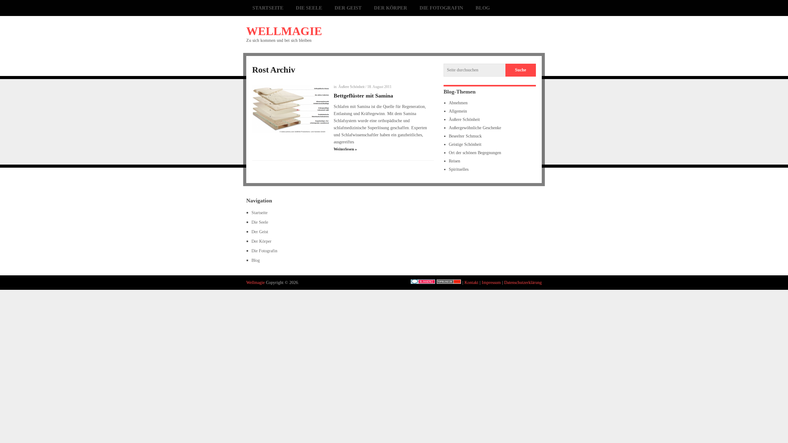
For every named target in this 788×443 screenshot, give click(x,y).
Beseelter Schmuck (465, 136)
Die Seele (309, 7)
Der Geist (348, 7)
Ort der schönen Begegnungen (475, 152)
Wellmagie (284, 31)
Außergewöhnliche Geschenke (475, 128)
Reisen (454, 161)
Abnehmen (458, 103)
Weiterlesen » (345, 149)
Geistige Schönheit (465, 144)
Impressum (491, 282)
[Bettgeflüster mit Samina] (290, 109)
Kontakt (471, 282)
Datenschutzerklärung (523, 282)
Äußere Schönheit (351, 87)
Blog (483, 7)
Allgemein (458, 111)
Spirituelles (458, 169)
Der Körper (390, 7)
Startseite (267, 7)
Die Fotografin (441, 7)
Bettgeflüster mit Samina (363, 96)
